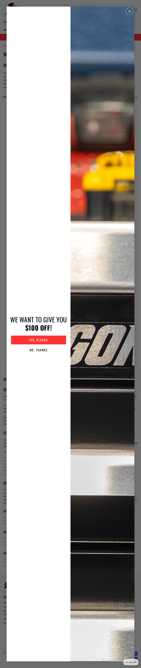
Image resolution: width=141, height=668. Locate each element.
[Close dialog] (129, 11)
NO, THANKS (39, 349)
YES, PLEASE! (38, 340)
